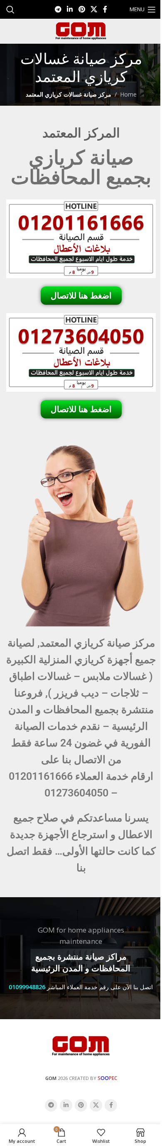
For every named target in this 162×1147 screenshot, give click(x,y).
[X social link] (94, 9)
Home (128, 94)
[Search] (10, 9)
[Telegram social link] (58, 9)
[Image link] (81, 1045)
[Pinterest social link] (82, 9)
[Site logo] (81, 31)
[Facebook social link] (105, 9)
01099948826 (27, 987)
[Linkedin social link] (70, 9)
